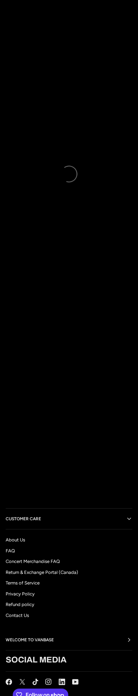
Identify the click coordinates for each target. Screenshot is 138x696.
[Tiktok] (35, 682)
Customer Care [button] (23, 518)
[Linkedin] (62, 682)
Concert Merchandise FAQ (33, 561)
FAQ (10, 550)
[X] (22, 682)
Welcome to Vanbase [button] (30, 639)
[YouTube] (75, 682)
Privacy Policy (20, 593)
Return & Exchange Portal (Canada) (42, 572)
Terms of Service (23, 583)
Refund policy (20, 604)
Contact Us (17, 615)
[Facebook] (9, 682)
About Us (15, 539)
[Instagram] (48, 682)
